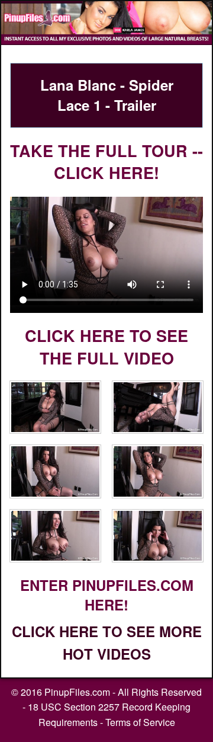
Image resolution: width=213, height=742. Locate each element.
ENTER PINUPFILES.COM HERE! (106, 595)
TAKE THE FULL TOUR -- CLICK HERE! (106, 161)
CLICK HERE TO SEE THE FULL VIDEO (106, 346)
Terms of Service (140, 722)
